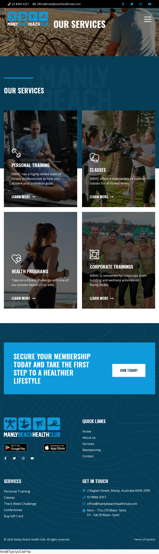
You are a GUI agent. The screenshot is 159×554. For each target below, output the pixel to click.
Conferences (13, 510)
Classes (9, 497)
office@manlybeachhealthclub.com (112, 504)
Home (86, 431)
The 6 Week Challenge (20, 504)
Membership (91, 450)
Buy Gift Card (13, 516)
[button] (145, 19)
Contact (88, 456)
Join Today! (129, 370)
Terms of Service (144, 539)
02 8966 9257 (96, 497)
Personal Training (17, 491)
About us (89, 437)
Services (88, 444)
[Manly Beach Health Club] (28, 18)
